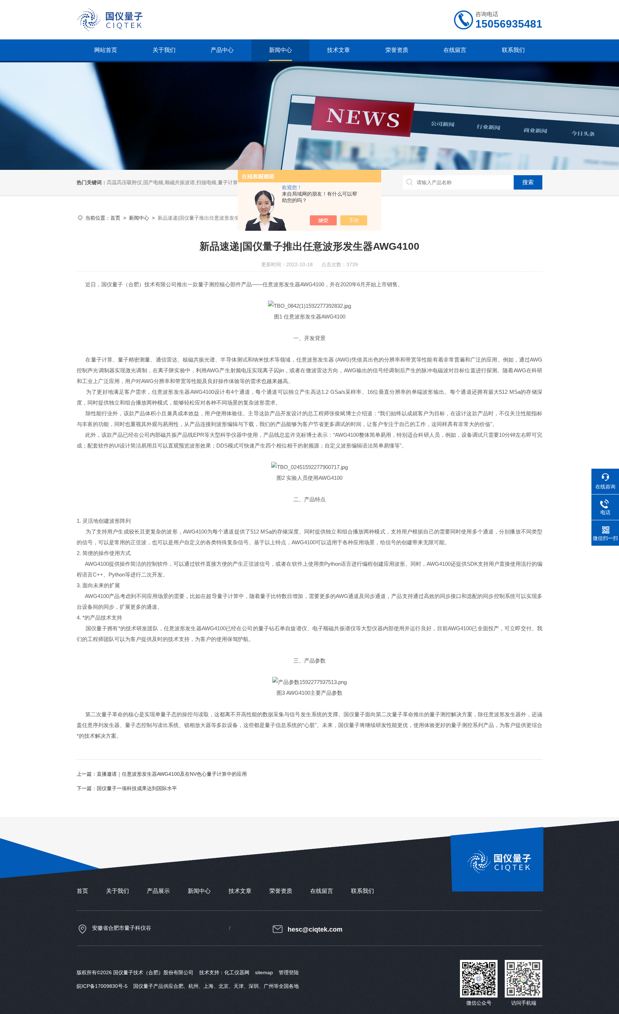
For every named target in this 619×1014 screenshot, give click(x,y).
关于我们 (164, 50)
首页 (115, 218)
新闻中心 (280, 50)
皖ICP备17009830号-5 (102, 986)
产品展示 (158, 891)
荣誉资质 (396, 50)
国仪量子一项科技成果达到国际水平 (137, 788)
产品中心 (222, 50)
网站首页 (105, 50)
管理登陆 (289, 972)
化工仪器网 (236, 972)
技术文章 (338, 50)
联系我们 (513, 50)
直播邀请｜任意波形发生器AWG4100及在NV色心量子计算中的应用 (172, 774)
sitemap (264, 972)
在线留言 (454, 50)
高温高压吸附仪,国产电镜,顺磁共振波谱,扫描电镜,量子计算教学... (179, 182)
